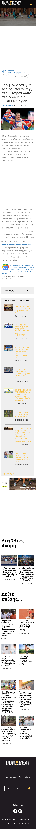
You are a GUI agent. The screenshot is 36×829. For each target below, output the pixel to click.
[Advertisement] (18, 50)
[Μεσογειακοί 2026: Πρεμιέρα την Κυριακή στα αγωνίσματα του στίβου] (8, 454)
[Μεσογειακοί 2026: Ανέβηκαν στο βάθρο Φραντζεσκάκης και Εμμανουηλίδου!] (8, 325)
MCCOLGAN (6, 278)
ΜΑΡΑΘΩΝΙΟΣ (11, 276)
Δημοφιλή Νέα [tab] (23, 300)
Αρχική (4, 71)
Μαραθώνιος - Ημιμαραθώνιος (14, 73)
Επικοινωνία (11, 777)
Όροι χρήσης (24, 777)
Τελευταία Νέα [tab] (9, 300)
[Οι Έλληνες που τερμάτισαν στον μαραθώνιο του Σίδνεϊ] (8, 307)
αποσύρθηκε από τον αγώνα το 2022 (16, 244)
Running (11, 71)
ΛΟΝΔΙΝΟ (21, 276)
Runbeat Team (8, 105)
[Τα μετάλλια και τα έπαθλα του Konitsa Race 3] (8, 413)
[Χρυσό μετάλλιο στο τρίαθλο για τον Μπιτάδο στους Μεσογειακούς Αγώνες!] (8, 348)
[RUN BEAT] (12, 3)
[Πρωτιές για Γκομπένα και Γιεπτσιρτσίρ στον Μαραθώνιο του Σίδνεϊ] (8, 370)
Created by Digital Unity (18, 823)
